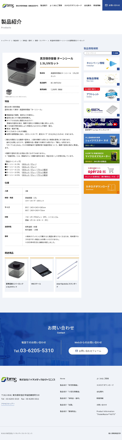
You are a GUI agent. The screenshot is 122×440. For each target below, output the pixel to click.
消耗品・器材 (27, 40)
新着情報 (100, 398)
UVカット (26, 164)
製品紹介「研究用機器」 (69, 385)
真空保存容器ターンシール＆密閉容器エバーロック (67, 40)
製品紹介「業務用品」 (68, 411)
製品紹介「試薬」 (67, 405)
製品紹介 (16, 40)
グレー (33, 164)
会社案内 (100, 391)
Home (62, 378)
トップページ (5, 40)
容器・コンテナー (41, 40)
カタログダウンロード (105, 385)
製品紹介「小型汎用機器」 (70, 391)
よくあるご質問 (103, 378)
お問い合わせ (102, 405)
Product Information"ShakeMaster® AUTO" (106, 412)
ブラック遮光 (42, 169)
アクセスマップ (7, 403)
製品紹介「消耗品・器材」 (70, 398)
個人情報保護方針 (114, 433)
